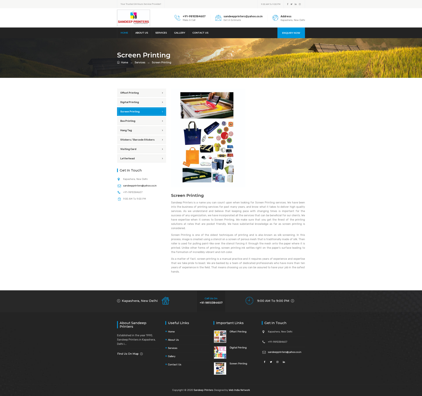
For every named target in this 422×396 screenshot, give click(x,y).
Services (161, 32)
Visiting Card (128, 149)
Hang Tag (126, 130)
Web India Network (239, 390)
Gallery (179, 32)
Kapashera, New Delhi (139, 301)
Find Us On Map (128, 353)
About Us (141, 32)
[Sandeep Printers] (133, 17)
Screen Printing (161, 62)
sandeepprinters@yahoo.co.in (140, 185)
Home (124, 32)
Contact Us (200, 32)
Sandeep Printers (203, 390)
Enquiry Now (291, 32)
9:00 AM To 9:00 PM (273, 301)
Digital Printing (129, 102)
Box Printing (127, 120)
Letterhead (127, 158)
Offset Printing (129, 92)
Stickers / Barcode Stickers (137, 139)
